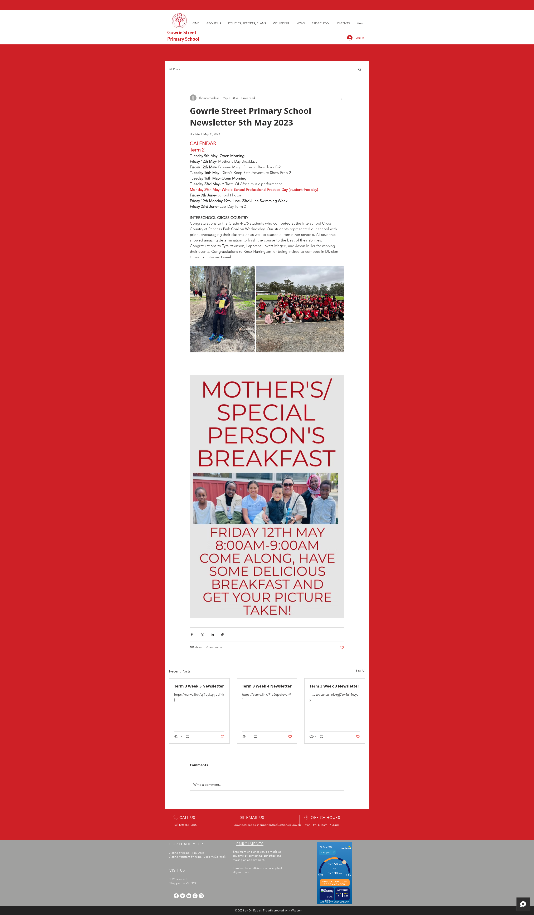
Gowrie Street (181, 32)
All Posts (174, 69)
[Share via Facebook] (192, 634)
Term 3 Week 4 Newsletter (267, 686)
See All (360, 670)
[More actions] (341, 97)
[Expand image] (222, 309)
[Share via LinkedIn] (212, 634)
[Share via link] (222, 634)
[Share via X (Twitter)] (202, 634)
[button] (360, 69)
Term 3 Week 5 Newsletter (199, 686)
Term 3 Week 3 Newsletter (334, 686)
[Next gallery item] (339, 309)
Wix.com (296, 910)
